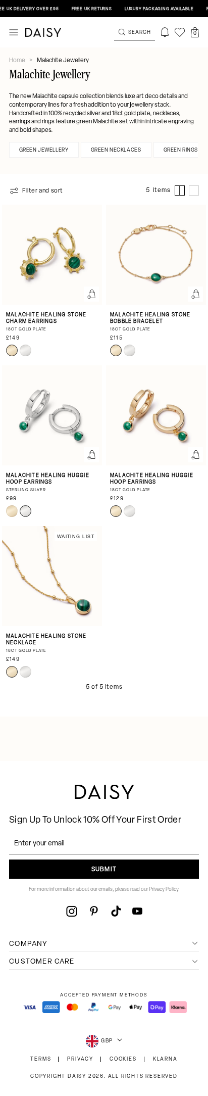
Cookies (123, 1059)
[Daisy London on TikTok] (116, 911)
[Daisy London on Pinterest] (94, 911)
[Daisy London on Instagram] (72, 911)
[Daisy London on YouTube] (137, 911)
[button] (195, 32)
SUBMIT (104, 870)
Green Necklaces (116, 150)
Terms (40, 1059)
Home (17, 61)
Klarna (165, 1059)
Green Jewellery (44, 150)
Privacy (80, 1059)
